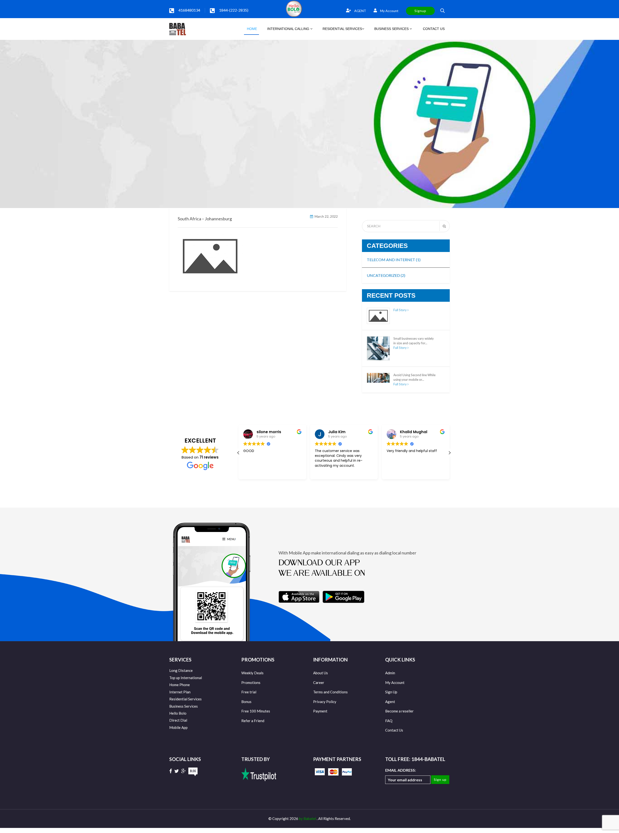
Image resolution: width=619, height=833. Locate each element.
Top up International (185, 677)
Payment (320, 711)
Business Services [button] (392, 29)
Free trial (248, 692)
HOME (251, 29)
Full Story (400, 310)
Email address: (400, 770)
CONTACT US (433, 29)
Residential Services (185, 699)
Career (318, 682)
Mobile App (178, 727)
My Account (388, 11)
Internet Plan (180, 692)
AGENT (360, 11)
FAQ (388, 720)
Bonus (246, 701)
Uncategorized (386, 275)
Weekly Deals (252, 673)
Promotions (250, 682)
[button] (449, 452)
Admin (390, 673)
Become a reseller (399, 711)
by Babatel (308, 818)
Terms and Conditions (330, 692)
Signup (420, 11)
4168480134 (189, 10)
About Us (320, 673)
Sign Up (391, 692)
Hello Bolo (177, 713)
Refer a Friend (252, 720)
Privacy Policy (324, 701)
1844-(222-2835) (233, 10)
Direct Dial (178, 720)
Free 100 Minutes (255, 711)
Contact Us (394, 730)
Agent (390, 701)
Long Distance (181, 670)
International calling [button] (288, 29)
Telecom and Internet (393, 259)
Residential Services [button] (342, 29)
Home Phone (179, 684)
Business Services (183, 706)
